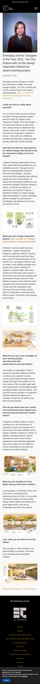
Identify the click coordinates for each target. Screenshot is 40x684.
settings (24, 676)
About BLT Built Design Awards (20, 635)
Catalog (20, 631)
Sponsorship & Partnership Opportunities (20, 639)
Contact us (20, 646)
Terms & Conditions (20, 650)
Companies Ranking (20, 643)
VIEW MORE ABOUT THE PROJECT (19, 589)
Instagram (20, 662)
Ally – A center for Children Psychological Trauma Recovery (18, 95)
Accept (6, 680)
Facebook (20, 658)
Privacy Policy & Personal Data (20, 654)
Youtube (20, 666)
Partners (20, 627)
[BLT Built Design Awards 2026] (8, 8)
